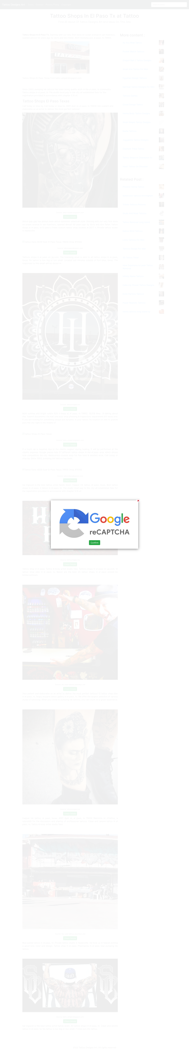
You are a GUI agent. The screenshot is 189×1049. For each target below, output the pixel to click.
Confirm (94, 542)
